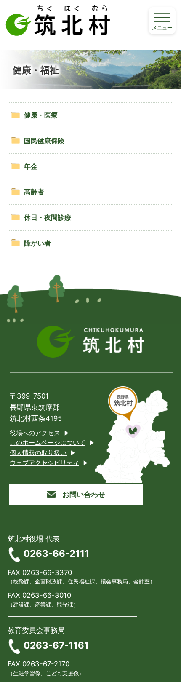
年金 (30, 166)
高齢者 (34, 191)
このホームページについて (47, 443)
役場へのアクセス (35, 433)
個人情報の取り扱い (38, 453)
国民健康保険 (44, 140)
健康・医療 (41, 115)
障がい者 (37, 243)
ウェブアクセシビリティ (44, 463)
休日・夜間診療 (47, 217)
